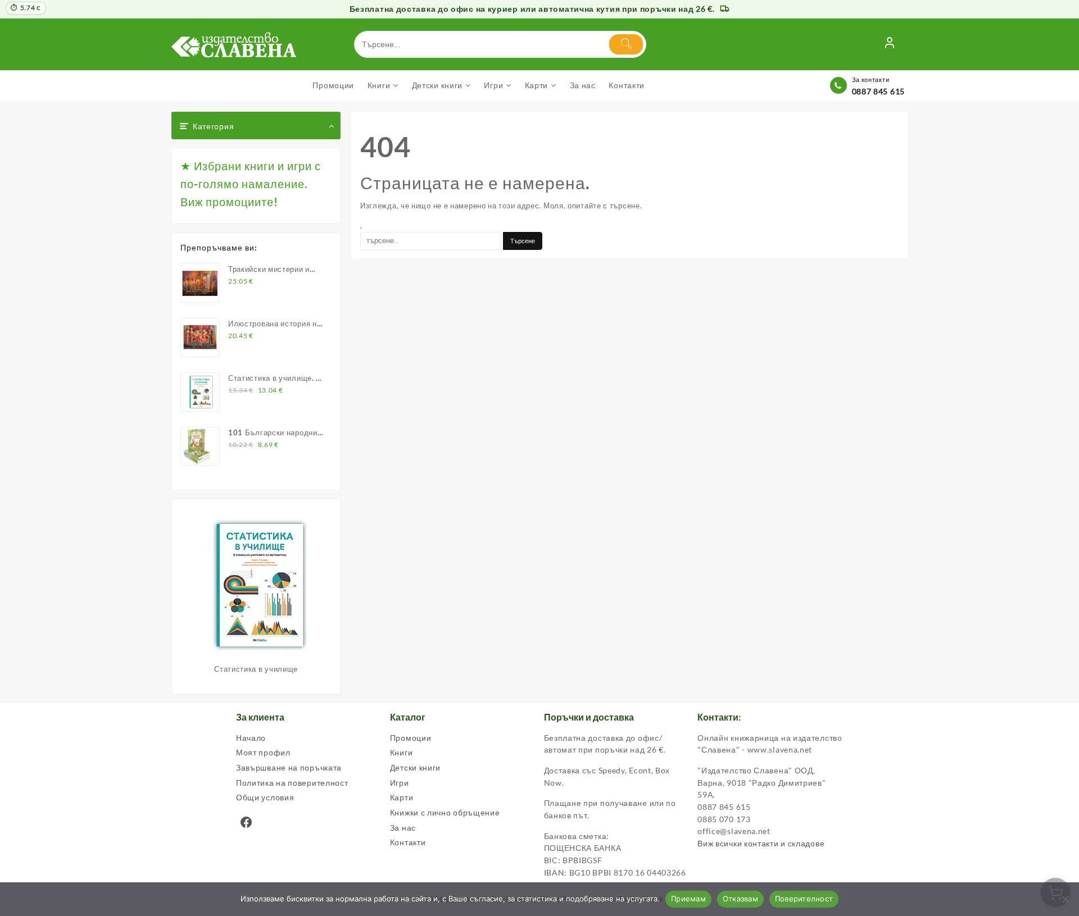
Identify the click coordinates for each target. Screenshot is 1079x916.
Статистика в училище (256, 668)
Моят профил (263, 752)
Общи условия (265, 797)
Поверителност (804, 898)
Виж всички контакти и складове (760, 843)
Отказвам (740, 898)
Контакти (408, 842)
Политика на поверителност (292, 782)
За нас (403, 827)
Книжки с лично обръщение (445, 812)
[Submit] (626, 44)
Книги (401, 752)
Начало (251, 737)
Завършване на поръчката (289, 767)
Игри (399, 782)
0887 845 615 (878, 91)
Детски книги (415, 767)
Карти (402, 797)
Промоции (411, 737)
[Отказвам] (1065, 899)
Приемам (688, 898)
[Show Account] (889, 44)
